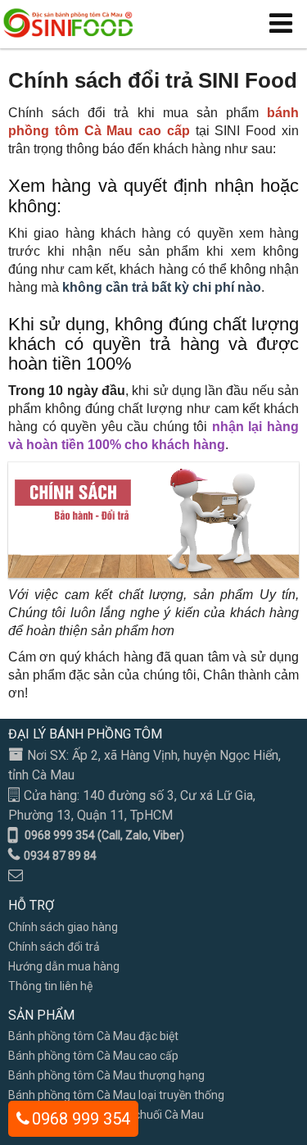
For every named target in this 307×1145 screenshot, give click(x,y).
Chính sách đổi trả (54, 946)
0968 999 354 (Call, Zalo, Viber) (104, 835)
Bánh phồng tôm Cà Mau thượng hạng (106, 1075)
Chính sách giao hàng (63, 927)
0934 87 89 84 (60, 855)
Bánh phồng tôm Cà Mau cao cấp (93, 1055)
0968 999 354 (81, 1119)
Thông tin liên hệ (50, 986)
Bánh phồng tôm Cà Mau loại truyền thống (116, 1095)
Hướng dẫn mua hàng (64, 966)
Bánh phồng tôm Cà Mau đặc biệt (93, 1036)
